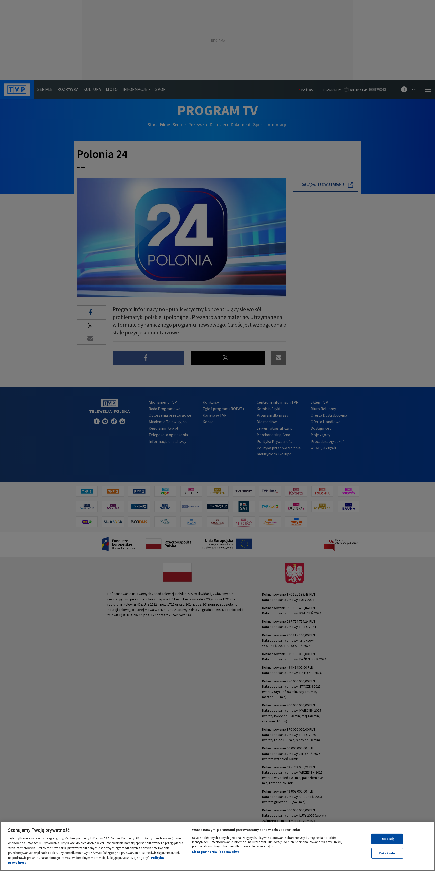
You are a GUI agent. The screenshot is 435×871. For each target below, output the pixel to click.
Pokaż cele (387, 853)
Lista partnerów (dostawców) (215, 852)
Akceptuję (387, 839)
